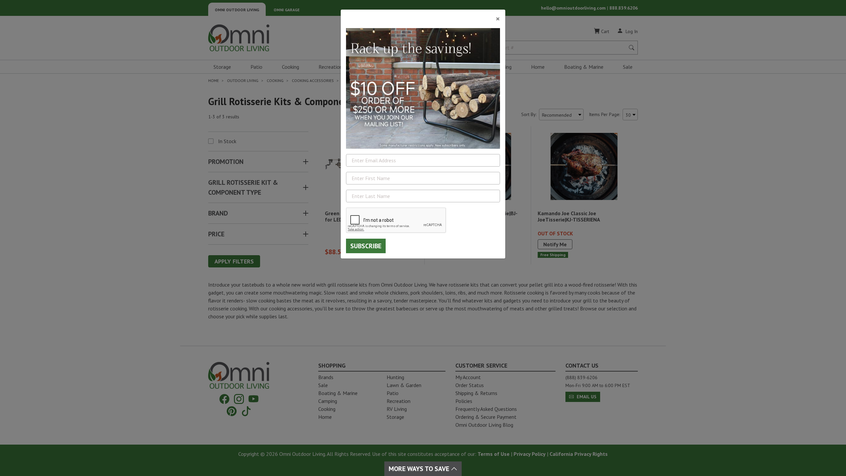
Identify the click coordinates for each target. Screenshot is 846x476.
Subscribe (365, 246)
